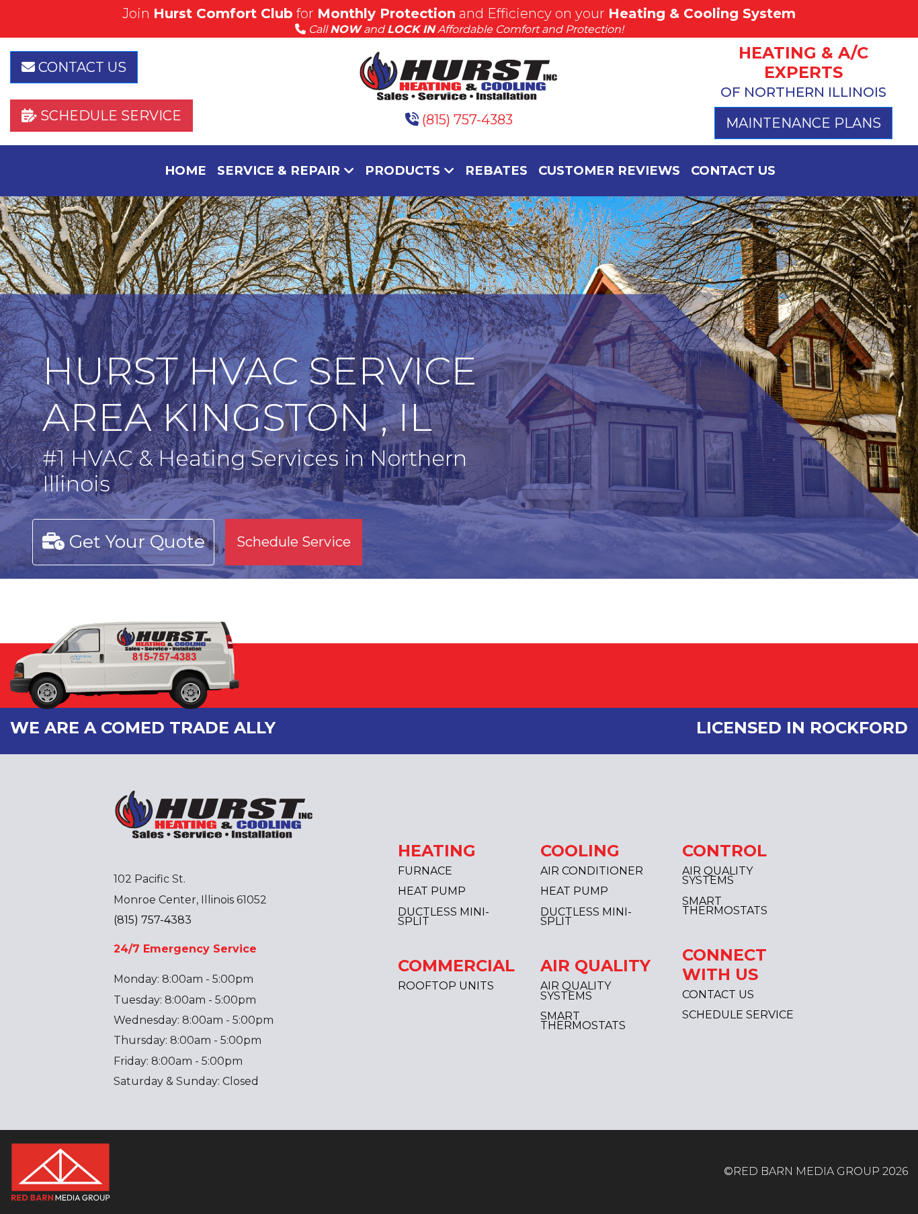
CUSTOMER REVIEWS (609, 170)
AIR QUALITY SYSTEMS (575, 990)
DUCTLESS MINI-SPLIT (443, 916)
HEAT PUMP (432, 891)
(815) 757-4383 (466, 120)
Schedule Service (294, 542)
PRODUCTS (404, 170)
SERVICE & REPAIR (280, 170)
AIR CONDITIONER (591, 870)
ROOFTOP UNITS (446, 985)
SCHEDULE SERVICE (109, 116)
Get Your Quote (135, 541)
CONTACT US (80, 67)
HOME (185, 170)
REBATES (496, 170)
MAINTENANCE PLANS (803, 123)
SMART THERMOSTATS (583, 1021)
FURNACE (425, 870)
